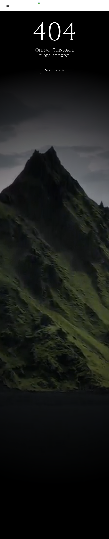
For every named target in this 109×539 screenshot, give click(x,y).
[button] (8, 5)
